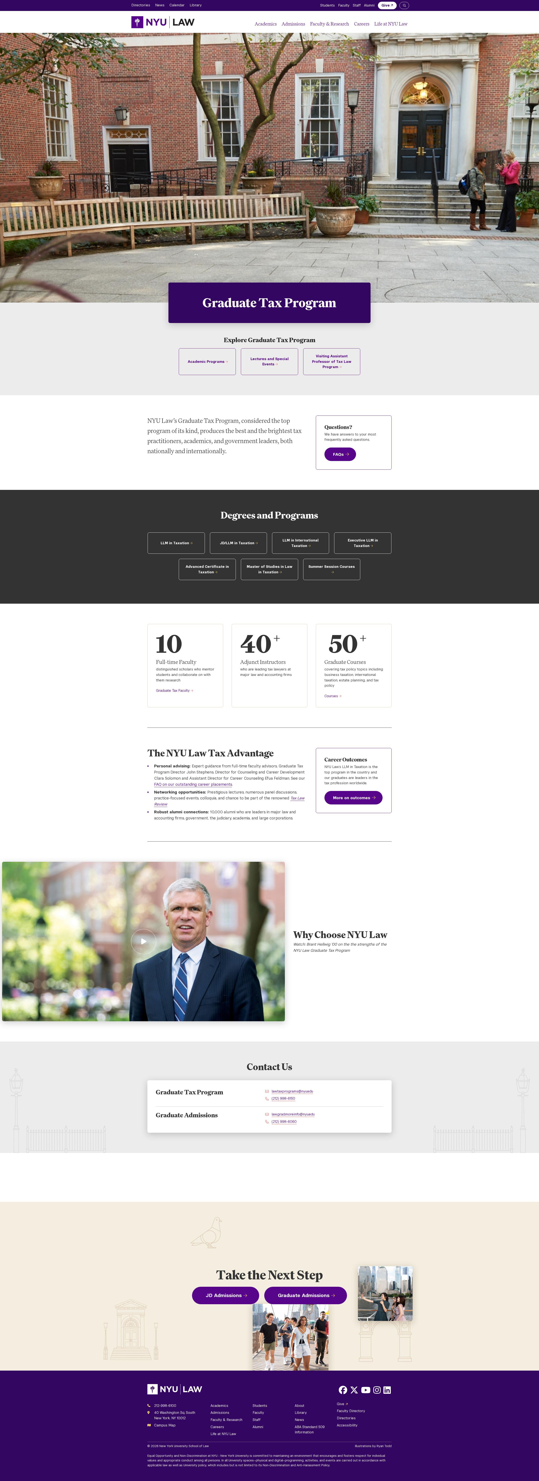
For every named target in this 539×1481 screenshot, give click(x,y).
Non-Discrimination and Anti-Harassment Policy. (296, 1465)
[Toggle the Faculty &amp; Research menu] (351, 24)
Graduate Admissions (304, 1295)
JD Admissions (224, 1295)
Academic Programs (206, 361)
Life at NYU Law (391, 24)
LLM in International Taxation (301, 543)
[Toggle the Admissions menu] (307, 24)
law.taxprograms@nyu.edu (292, 1091)
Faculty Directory (351, 1411)
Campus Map (165, 1425)
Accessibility (347, 1425)
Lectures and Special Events (270, 362)
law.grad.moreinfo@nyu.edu (293, 1114)
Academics (266, 24)
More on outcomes (351, 797)
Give (386, 5)
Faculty (344, 5)
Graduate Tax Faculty (173, 690)
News (159, 5)
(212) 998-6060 (284, 1121)
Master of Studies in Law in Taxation (269, 569)
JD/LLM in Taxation (237, 543)
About (299, 1405)
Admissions (293, 24)
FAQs (338, 454)
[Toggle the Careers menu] (371, 24)
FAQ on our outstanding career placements (193, 784)
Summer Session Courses (331, 566)
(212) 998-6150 (283, 1098)
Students (327, 5)
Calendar (177, 5)
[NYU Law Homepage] (163, 22)
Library (196, 5)
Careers (361, 24)
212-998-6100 (165, 1405)
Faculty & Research (329, 24)
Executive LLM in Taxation (363, 543)
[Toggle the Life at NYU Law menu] (404, 24)
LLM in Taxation (175, 543)
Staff (357, 5)
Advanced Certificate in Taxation (207, 569)
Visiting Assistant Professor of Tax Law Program (331, 361)
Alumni (369, 5)
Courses (331, 696)
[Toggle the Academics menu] (278, 24)
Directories (140, 5)
